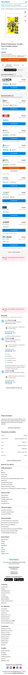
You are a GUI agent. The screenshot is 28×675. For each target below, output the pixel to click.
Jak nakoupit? (4, 609)
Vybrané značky (5, 493)
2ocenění (14, 84)
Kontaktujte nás (14, 569)
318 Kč (24, 160)
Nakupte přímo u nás (5, 615)
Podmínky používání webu (18, 673)
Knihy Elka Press (4, 497)
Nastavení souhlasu (5, 617)
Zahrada (3, 549)
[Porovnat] (25, 11)
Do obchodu (14, 88)
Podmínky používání (5, 591)
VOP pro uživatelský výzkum (7, 623)
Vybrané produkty (6, 518)
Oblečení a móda (4, 553)
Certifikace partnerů (5, 656)
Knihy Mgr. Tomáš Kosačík (7, 499)
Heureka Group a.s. (17, 671)
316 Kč (24, 131)
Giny (2, 470)
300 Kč (24, 101)
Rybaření (3, 472)
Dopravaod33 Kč (22, 81)
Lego (2, 547)
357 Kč (24, 80)
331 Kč (24, 222)
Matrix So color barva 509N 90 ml (8, 525)
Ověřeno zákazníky (5, 650)
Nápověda (3, 645)
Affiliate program (4, 641)
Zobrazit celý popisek (14, 428)
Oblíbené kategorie (6, 468)
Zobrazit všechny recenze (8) (14, 388)
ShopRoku (3, 652)
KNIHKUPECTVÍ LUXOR (10, 323)
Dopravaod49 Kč (22, 102)
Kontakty (3, 589)
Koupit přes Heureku (14, 168)
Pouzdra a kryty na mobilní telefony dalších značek (12, 478)
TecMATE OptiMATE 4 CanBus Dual (9, 533)
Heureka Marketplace (6, 635)
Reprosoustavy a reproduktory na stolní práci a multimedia (14, 488)
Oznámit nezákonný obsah (7, 601)
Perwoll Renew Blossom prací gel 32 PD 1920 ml (11, 529)
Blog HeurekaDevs (5, 599)
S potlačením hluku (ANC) (6, 482)
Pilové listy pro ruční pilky (6, 484)
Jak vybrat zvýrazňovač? (6, 510)
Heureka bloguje (4, 597)
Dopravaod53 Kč (22, 194)
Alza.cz (22, 372)
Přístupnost (3, 603)
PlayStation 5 (4, 545)
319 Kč (24, 178)
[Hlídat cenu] (25, 16)
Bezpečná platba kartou (6, 621)
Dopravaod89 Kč (22, 117)
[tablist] (14, 65)
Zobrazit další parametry (14, 460)
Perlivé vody (4, 480)
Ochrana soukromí (5, 619)
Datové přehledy (5, 639)
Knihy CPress (4, 501)
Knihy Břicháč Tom (5, 503)
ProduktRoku (4, 654)
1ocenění (13, 135)
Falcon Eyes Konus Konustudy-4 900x (9, 531)
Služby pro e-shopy (5, 633)
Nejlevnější (20, 70)
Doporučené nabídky (11, 70)
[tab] (8, 65)
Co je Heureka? (4, 587)
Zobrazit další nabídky (14, 252)
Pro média (3, 595)
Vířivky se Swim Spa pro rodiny (8, 486)
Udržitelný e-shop (5, 660)
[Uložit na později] (25, 20)
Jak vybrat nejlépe (6, 507)
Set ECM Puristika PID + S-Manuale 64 (9, 521)
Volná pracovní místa (5, 593)
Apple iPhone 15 (4, 539)
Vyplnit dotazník (14, 573)
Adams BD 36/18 (4, 527)
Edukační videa (4, 643)
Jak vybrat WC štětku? (6, 514)
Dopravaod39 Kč (22, 224)
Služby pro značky (5, 637)
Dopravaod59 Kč (22, 179)
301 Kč (24, 116)
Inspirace (3, 658)
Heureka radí (4, 613)
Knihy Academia (4, 495)
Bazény (3, 543)
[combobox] (14, 5)
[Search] (3, 65)
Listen (25, 435)
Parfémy (3, 541)
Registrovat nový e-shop (6, 631)
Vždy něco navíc (20, 56)
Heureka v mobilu (5, 611)
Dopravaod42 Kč (22, 162)
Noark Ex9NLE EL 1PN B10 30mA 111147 (10, 523)
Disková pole (4, 476)
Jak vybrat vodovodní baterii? (7, 512)
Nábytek (3, 551)
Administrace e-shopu (6, 629)
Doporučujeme (5, 537)
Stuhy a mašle (4, 474)
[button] (8, 65)
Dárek (13, 197)
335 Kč (24, 237)
